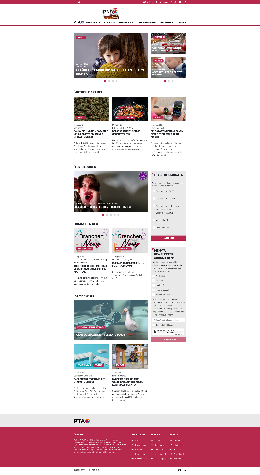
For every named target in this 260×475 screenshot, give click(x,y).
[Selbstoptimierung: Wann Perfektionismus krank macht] (168, 106)
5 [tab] (118, 215)
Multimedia (178, 445)
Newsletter (149, 2)
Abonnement (160, 454)
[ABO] (111, 11)
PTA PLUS (109, 22)
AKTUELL (81, 37)
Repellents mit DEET (165, 191)
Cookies (138, 449)
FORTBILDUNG (126, 22)
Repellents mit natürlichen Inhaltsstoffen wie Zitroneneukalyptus (167, 209)
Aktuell (176, 440)
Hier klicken (170, 332)
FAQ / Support (160, 458)
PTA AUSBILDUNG (147, 22)
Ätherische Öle (162, 220)
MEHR (182, 22)
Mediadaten (159, 449)
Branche (177, 449)
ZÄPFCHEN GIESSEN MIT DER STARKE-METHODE (89, 380)
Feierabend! (178, 454)
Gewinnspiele (141, 458)
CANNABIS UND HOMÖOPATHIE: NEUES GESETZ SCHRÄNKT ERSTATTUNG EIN (91, 134)
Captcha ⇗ (179, 334)
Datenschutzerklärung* (165, 325)
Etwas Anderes (162, 227)
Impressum (140, 454)
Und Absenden (170, 339)
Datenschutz (140, 445)
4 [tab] (116, 81)
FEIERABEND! (160, 37)
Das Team (159, 445)
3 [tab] (113, 81)
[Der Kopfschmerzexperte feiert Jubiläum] (130, 237)
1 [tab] (105, 81)
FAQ (174, 2)
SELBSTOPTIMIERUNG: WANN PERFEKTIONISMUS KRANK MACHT (167, 134)
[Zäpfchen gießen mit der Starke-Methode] (91, 354)
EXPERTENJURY (167, 22)
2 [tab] (109, 81)
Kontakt (157, 440)
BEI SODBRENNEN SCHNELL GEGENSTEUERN (127, 133)
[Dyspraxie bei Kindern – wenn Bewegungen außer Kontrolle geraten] (130, 354)
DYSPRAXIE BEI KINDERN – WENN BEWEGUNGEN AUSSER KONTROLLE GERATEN (128, 382)
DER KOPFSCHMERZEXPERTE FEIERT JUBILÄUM (128, 264)
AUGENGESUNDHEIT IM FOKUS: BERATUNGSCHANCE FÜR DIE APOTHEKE (91, 269)
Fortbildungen (162, 2)
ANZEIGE (130, 117)
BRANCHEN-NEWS (84, 249)
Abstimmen (169, 238)
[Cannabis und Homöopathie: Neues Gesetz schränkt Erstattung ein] (91, 106)
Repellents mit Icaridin (165, 198)
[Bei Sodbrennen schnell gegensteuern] (130, 106)
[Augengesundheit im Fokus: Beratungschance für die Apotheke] (91, 237)
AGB (137, 440)
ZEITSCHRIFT (92, 22)
